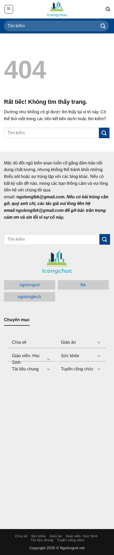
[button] (9, 9)
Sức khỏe (70, 355)
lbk (83, 285)
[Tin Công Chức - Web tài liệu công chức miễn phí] (57, 9)
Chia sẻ (19, 342)
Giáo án (68, 342)
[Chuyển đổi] (99, 342)
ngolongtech (29, 296)
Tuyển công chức (77, 369)
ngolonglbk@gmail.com (40, 210)
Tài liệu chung (25, 369)
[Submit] (103, 26)
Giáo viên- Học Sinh (26, 359)
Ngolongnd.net (72, 548)
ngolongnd (29, 285)
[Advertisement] (57, 451)
